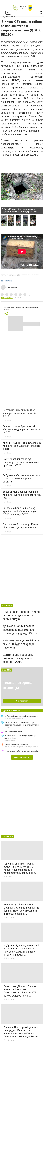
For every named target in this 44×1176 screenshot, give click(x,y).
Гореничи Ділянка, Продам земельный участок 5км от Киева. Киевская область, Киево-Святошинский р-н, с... (20, 868)
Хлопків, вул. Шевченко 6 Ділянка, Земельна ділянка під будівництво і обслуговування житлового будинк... (21, 909)
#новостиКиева (6, 281)
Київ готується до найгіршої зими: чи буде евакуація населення (21, 644)
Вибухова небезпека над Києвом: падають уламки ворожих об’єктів (22, 478)
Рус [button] (8, 13)
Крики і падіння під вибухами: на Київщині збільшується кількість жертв (22, 445)
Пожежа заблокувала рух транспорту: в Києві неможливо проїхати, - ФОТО (21, 462)
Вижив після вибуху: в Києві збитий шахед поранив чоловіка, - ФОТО (22, 429)
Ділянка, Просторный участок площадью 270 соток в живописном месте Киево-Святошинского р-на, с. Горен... (22, 1032)
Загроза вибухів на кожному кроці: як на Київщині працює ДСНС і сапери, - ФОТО (20, 511)
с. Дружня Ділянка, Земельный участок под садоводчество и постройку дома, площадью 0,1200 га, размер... (21, 950)
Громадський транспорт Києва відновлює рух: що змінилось (20, 526)
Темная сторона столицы (17, 685)
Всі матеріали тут (22, 701)
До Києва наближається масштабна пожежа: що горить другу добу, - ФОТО (20, 629)
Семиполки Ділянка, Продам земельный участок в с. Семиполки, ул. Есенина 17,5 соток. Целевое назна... (20, 991)
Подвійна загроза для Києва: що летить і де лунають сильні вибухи (22, 615)
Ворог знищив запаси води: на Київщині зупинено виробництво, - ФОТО (22, 494)
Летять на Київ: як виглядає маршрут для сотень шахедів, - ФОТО (20, 413)
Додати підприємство (22, 757)
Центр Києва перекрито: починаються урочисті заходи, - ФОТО (18, 658)
